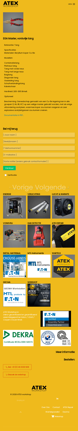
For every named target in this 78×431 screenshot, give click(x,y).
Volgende (50, 187)
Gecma (66, 412)
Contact (56, 407)
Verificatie (12, 175)
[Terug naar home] (10, 4)
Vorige (22, 187)
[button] (71, 4)
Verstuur (9, 168)
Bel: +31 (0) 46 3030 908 (18, 367)
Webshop (57, 416)
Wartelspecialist (53, 412)
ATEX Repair (68, 407)
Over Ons (46, 407)
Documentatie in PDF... (14, 115)
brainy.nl (20, 400)
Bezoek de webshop (17, 374)
